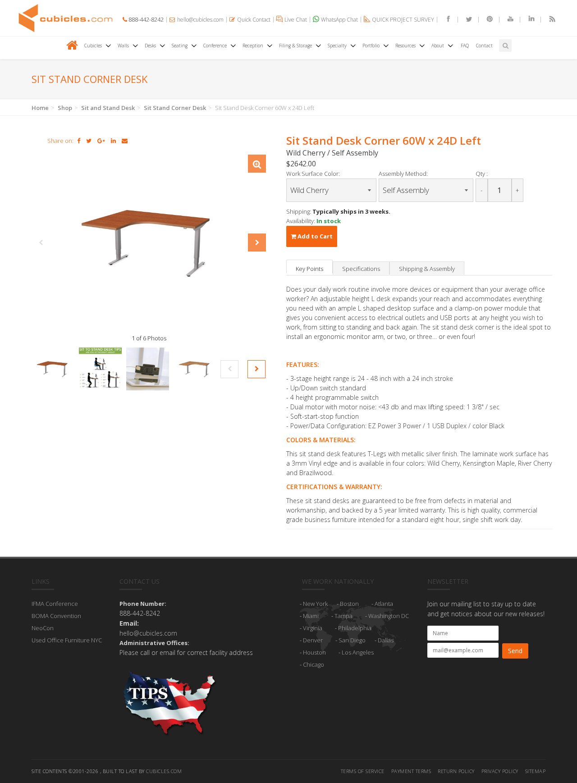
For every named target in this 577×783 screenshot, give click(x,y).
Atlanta (384, 604)
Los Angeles (358, 652)
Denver (313, 640)
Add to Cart (314, 236)
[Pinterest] (486, 19)
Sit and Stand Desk (108, 108)
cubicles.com (164, 771)
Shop (65, 108)
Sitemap (535, 771)
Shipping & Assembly (427, 269)
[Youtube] (506, 19)
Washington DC (388, 616)
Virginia (312, 628)
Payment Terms (411, 771)
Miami (311, 616)
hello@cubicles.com (148, 633)
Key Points (309, 269)
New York (315, 604)
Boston (349, 604)
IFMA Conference (55, 604)
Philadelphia (354, 628)
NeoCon (43, 628)
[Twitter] (465, 19)
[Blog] (548, 19)
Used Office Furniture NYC (67, 640)
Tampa (343, 616)
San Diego (352, 640)
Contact (484, 45)
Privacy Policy (499, 771)
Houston (314, 652)
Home (40, 108)
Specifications (361, 269)
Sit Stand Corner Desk (175, 108)
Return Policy (456, 771)
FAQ (465, 45)
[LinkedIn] (527, 19)
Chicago (313, 664)
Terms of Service (363, 771)
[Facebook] (444, 19)
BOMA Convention (56, 616)
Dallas (386, 640)
